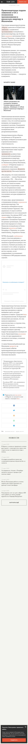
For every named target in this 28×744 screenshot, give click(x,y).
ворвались (21, 202)
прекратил (13, 346)
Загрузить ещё (14, 502)
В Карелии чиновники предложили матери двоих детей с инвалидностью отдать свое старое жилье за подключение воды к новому (13, 449)
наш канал (18, 395)
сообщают (5, 165)
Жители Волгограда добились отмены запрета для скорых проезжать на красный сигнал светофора (12, 483)
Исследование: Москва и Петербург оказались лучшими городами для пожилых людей (12, 472)
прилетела (12, 228)
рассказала (22, 334)
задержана (8, 36)
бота (18, 398)
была (25, 315)
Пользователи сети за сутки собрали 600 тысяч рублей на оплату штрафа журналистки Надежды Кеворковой (13, 494)
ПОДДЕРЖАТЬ (14, 740)
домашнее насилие (10, 431)
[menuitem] (2, 2)
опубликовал (18, 236)
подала (3, 217)
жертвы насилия (20, 431)
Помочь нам (22, 1)
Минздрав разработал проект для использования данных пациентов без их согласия (13, 461)
